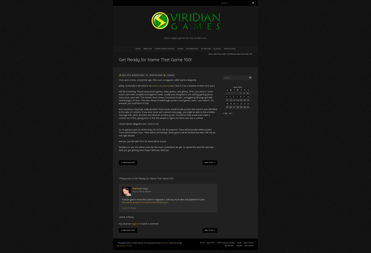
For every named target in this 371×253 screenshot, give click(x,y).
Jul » (230, 113)
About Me (147, 49)
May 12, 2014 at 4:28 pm (141, 191)
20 (234, 103)
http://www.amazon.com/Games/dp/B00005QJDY (145, 202)
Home (138, 49)
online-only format (160, 85)
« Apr (225, 113)
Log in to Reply (129, 208)
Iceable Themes (126, 246)
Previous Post (129, 163)
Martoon (137, 188)
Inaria (180, 49)
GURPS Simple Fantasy (165, 49)
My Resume (206, 49)
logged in (135, 223)
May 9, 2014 (126, 75)
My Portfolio (192, 49)
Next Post (209, 163)
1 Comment (170, 75)
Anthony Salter (139, 75)
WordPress (165, 243)
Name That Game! (220, 54)
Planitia (217, 49)
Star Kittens (229, 49)
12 (231, 100)
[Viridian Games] (185, 13)
